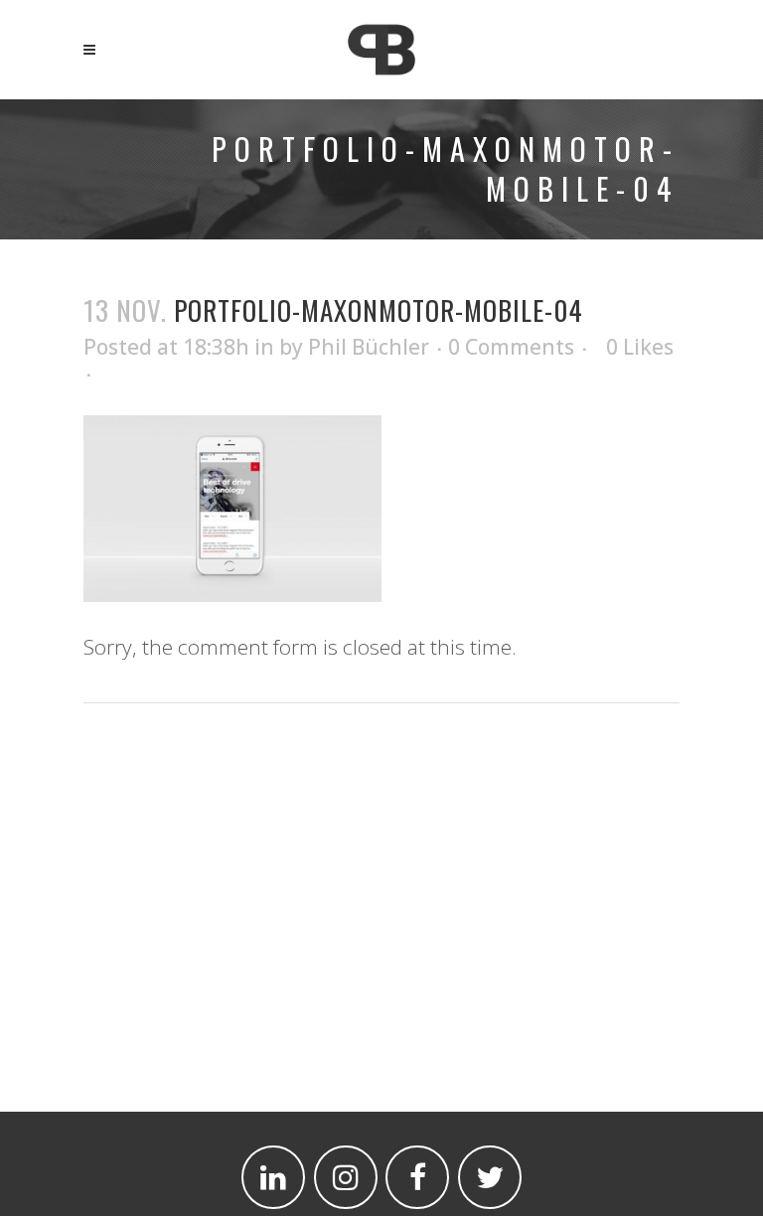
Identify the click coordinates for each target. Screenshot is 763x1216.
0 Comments (511, 347)
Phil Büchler (368, 347)
